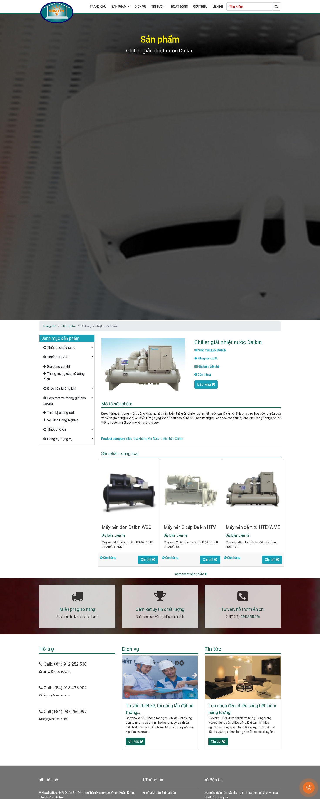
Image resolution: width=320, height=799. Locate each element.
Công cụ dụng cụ (59, 439)
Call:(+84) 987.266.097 (65, 711)
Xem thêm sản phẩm (190, 574)
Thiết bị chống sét (60, 413)
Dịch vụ (140, 6)
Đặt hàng (204, 384)
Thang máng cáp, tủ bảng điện (64, 376)
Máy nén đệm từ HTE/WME (253, 527)
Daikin (157, 438)
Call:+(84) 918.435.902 (65, 687)
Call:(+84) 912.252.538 (65, 664)
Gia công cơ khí (58, 366)
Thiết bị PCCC (57, 357)
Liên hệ (218, 6)
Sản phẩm (119, 6)
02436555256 (250, 616)
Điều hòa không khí (61, 388)
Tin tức (157, 6)
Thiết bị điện (56, 429)
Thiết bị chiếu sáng (60, 348)
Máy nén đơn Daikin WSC (126, 527)
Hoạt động (179, 6)
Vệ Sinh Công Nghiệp (62, 420)
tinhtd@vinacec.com (56, 671)
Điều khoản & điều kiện (160, 792)
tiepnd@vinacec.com (56, 695)
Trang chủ (98, 6)
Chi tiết (146, 559)
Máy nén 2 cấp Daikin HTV (190, 527)
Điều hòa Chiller (173, 438)
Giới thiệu (200, 6)
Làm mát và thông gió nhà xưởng (64, 400)
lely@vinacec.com (54, 719)
